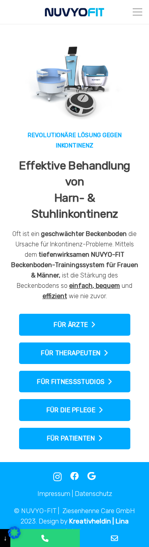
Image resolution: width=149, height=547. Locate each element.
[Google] (91, 476)
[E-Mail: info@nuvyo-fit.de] (114, 538)
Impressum (53, 494)
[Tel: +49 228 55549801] (44, 538)
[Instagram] (57, 477)
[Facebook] (74, 476)
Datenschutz (93, 494)
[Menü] (137, 12)
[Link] (74, 12)
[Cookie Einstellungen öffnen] (14, 537)
